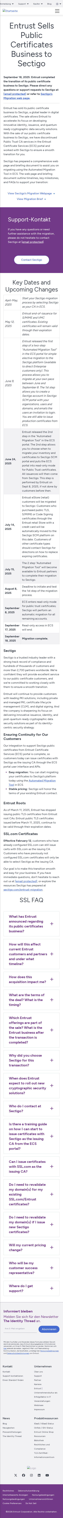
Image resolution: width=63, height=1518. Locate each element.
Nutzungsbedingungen (49, 1351)
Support (38, 1376)
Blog (49, 4)
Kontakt (6, 1371)
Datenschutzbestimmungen (18, 1353)
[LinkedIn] (39, 1475)
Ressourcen (40, 1436)
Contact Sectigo (31, 259)
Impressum (39, 1409)
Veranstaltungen (42, 1401)
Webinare (38, 1405)
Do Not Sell (31, 1503)
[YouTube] (47, 1475)
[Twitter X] (15, 1475)
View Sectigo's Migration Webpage (30, 193)
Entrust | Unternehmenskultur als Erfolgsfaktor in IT (45, 1392)
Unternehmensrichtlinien (41, 1499)
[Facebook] (23, 1475)
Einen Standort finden (13, 1380)
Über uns (38, 1371)
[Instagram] (31, 1475)
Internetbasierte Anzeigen (15, 1495)
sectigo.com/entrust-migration (23, 889)
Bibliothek (39, 1440)
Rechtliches (8, 1491)
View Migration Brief (30, 199)
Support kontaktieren (13, 1376)
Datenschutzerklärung (28, 1491)
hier (5, 1348)
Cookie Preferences (12, 1503)
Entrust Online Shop (44, 1432)
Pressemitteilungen (12, 1432)
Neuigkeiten (9, 1428)
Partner (37, 1380)
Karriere (37, 1384)
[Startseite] (10, 11)
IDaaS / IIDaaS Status (44, 1423)
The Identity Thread (12, 1436)
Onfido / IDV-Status (43, 1428)
